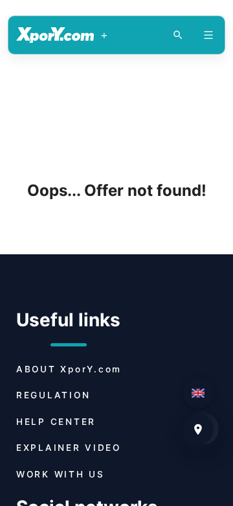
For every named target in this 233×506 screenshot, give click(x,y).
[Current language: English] (198, 393)
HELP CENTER (56, 421)
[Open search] (178, 35)
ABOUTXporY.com (69, 369)
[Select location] (198, 429)
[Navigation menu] (208, 35)
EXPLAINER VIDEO (68, 447)
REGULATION (53, 395)
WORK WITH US (60, 474)
